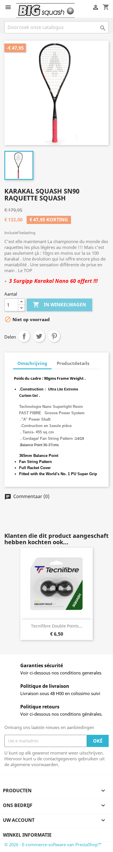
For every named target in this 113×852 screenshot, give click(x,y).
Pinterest (54, 336)
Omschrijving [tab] (32, 363)
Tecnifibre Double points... (56, 626)
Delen (24, 336)
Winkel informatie (27, 835)
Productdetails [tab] (73, 363)
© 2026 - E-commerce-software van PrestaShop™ (52, 844)
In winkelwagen (59, 304)
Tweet (39, 336)
